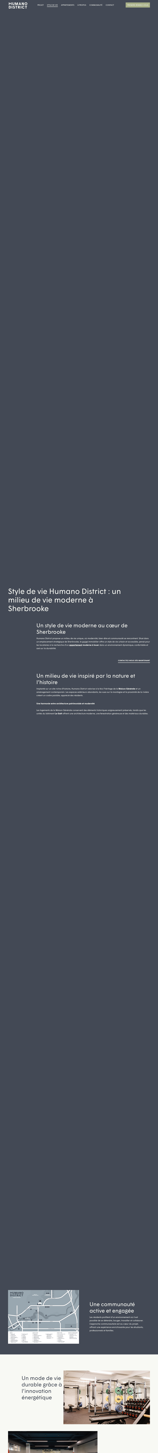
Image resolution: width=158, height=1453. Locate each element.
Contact (110, 5)
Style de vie (52, 5)
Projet (40, 5)
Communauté (95, 5)
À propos (81, 5)
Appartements (67, 5)
